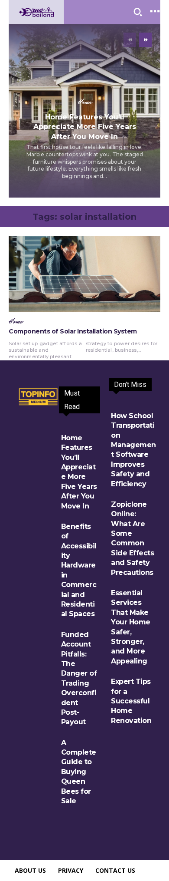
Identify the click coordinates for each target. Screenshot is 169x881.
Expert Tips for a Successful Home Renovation (131, 701)
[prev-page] (130, 40)
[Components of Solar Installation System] (84, 274)
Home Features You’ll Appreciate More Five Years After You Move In (84, 127)
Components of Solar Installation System (73, 331)
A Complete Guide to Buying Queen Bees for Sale (78, 772)
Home (84, 102)
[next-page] (145, 40)
